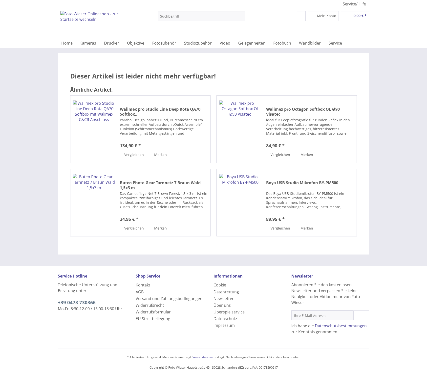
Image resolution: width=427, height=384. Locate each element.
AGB (140, 292)
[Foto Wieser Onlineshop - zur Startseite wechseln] (97, 23)
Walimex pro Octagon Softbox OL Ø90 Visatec (303, 112)
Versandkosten (202, 357)
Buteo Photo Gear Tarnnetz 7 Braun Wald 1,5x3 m (160, 185)
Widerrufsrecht (150, 305)
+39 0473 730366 (77, 302)
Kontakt (143, 285)
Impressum (224, 325)
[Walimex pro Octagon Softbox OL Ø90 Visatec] (240, 129)
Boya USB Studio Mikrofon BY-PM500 (302, 182)
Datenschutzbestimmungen (341, 326)
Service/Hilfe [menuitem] (354, 4)
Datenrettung (226, 292)
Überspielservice (229, 312)
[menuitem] (201, 18)
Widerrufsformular (153, 312)
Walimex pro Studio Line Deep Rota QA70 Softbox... (160, 112)
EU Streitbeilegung (153, 318)
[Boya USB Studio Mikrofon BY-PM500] (240, 202)
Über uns (222, 305)
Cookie (220, 285)
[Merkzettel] (301, 16)
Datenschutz (225, 318)
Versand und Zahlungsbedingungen (169, 298)
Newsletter (224, 298)
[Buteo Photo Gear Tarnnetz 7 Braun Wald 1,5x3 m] (94, 202)
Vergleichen (133, 154)
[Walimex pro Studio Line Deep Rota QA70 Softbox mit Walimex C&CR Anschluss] (94, 129)
